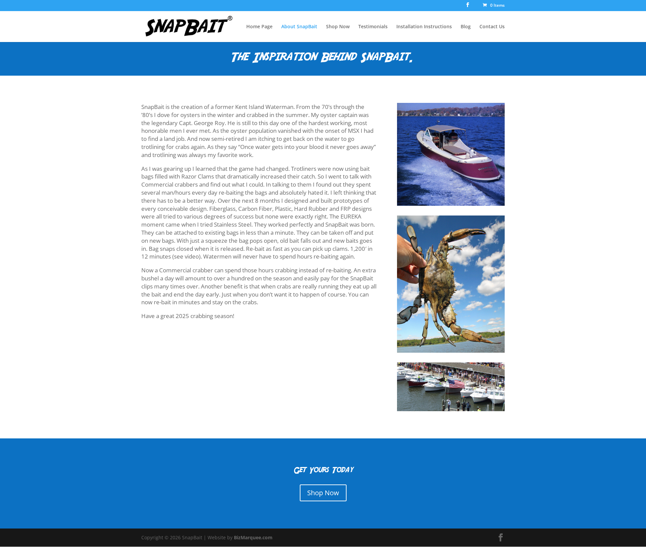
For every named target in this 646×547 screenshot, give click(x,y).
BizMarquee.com (253, 537)
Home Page (259, 27)
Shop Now (338, 27)
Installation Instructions (424, 27)
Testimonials (373, 27)
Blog (466, 27)
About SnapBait (299, 27)
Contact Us (492, 27)
